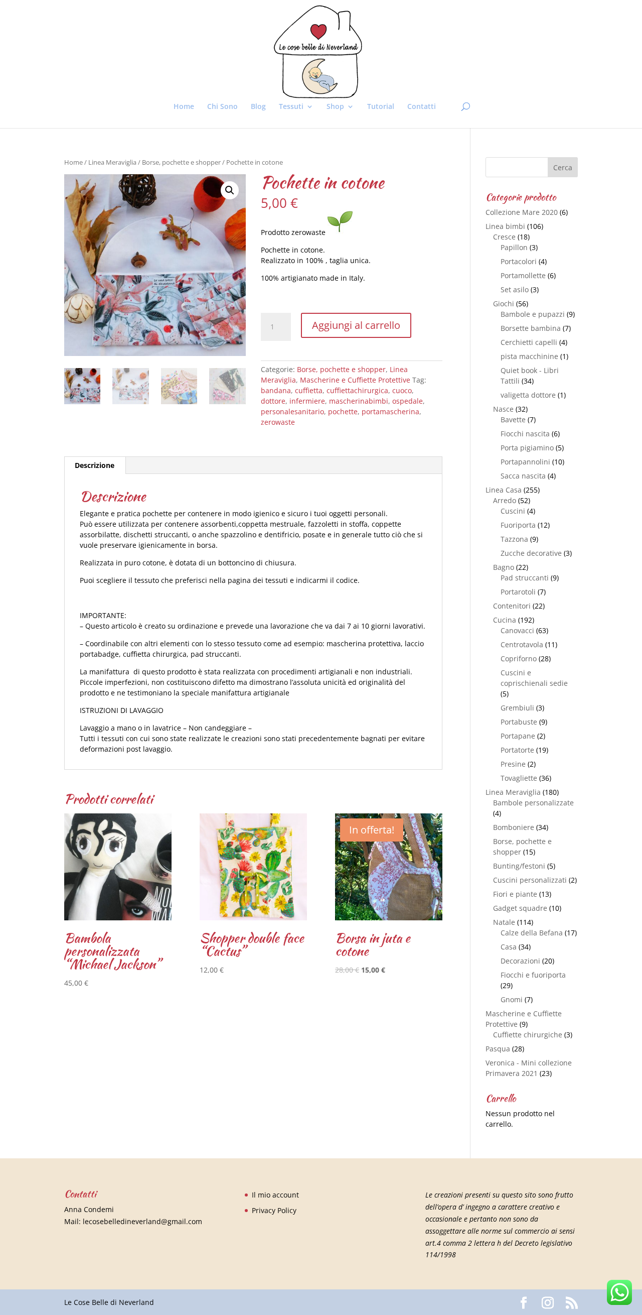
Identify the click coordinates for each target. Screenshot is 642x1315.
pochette (343, 411)
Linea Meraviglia (112, 162)
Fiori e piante (515, 894)
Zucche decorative (531, 553)
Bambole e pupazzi (533, 314)
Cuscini (513, 511)
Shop (335, 107)
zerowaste (278, 422)
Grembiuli (517, 707)
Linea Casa (504, 490)
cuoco (402, 390)
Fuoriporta (518, 525)
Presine (513, 764)
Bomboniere (513, 827)
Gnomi (512, 999)
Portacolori (519, 261)
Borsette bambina (531, 328)
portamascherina (390, 411)
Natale (504, 922)
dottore (273, 401)
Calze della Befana (532, 932)
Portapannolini (525, 461)
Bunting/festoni (519, 866)
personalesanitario (292, 411)
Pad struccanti (525, 577)
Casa (509, 946)
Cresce (504, 237)
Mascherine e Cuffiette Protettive (355, 380)
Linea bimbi (505, 226)
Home (184, 107)
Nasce (503, 409)
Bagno (503, 567)
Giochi (503, 303)
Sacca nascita (523, 476)
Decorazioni (520, 961)
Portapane (518, 736)
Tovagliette (519, 778)
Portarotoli (518, 591)
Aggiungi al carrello (356, 325)
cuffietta (309, 390)
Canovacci (517, 630)
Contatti (421, 107)
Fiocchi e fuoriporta (533, 975)
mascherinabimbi (358, 401)
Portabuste (519, 722)
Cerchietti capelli (529, 342)
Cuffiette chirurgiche (527, 1034)
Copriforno (519, 658)
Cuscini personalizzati (530, 880)
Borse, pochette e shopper (181, 162)
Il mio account (275, 1195)
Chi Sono (222, 107)
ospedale (407, 401)
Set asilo (515, 289)
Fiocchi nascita (525, 433)
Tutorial (380, 107)
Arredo (504, 500)
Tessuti (291, 107)
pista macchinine (529, 356)
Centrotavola (522, 644)
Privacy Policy (274, 1210)
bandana (276, 390)
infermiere (307, 401)
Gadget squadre (520, 908)
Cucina (504, 620)
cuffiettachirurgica (357, 390)
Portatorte (517, 750)
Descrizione (94, 465)
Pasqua (498, 1048)
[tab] (95, 465)
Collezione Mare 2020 (522, 212)
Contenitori (512, 606)
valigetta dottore (528, 395)
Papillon (514, 247)
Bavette (513, 419)
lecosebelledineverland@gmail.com (142, 1221)
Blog (258, 107)
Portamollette (523, 275)
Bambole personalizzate (533, 802)
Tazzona (514, 539)
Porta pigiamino (527, 447)
